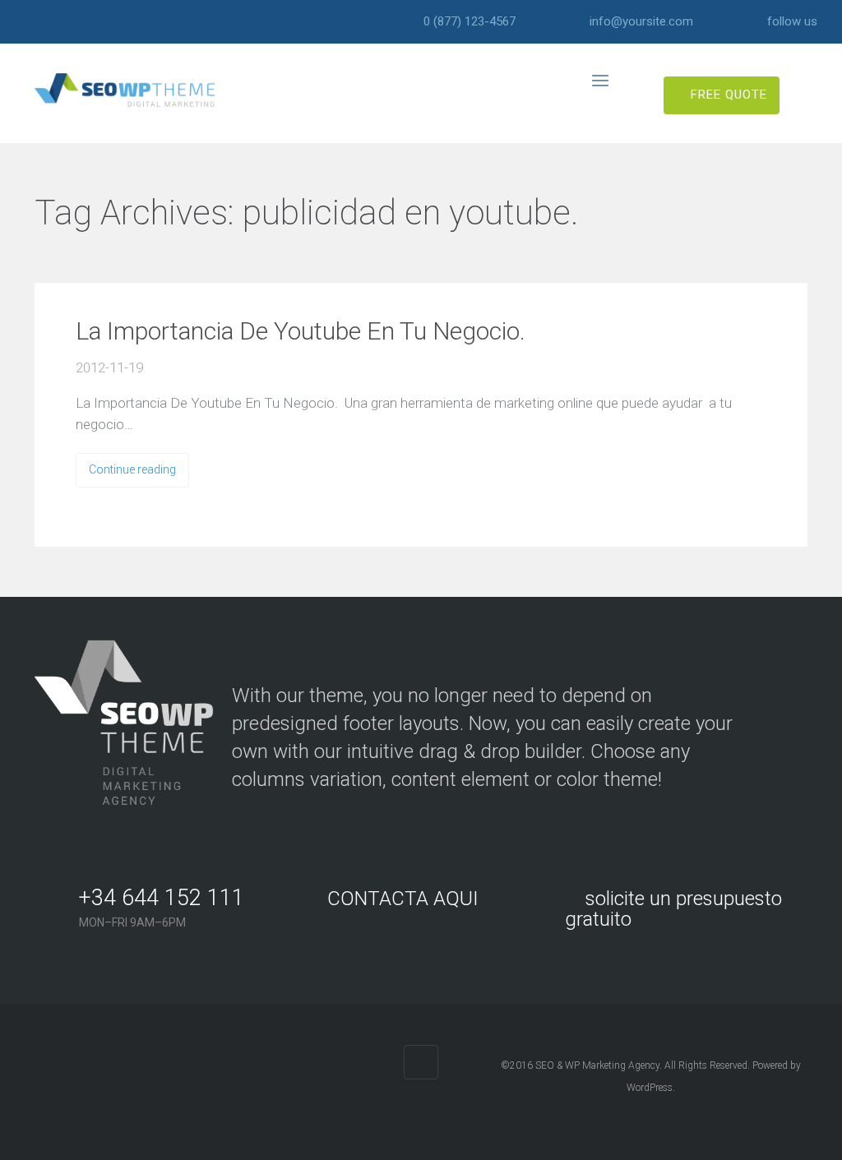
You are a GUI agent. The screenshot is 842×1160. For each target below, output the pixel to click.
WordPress (650, 1087)
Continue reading (132, 469)
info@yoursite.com (641, 22)
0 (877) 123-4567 (469, 22)
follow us (792, 22)
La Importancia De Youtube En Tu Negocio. (300, 331)
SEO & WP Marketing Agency (597, 1065)
